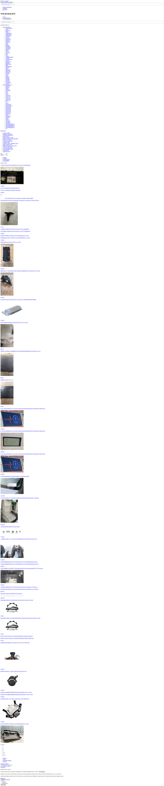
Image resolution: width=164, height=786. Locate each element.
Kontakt (4, 761)
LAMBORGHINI (9, 57)
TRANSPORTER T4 (10, 125)
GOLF (7, 94)
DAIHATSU (8, 39)
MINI (7, 65)
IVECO (7, 51)
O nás (4, 759)
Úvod (4, 16)
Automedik (3, 767)
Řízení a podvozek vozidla (10, 145)
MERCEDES (8, 64)
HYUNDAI (8, 47)
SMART (7, 77)
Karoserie (6, 133)
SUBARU (8, 79)
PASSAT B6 (8, 109)
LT (6, 102)
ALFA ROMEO (9, 28)
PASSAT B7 (8, 110)
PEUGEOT (8, 69)
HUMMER (8, 46)
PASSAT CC (8, 112)
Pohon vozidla (7, 144)
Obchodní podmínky (7, 760)
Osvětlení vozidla (8, 135)
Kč (7, 153)
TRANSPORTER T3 (10, 124)
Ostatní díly (6, 151)
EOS (7, 91)
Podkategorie (3, 130)
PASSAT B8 (8, 111)
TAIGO (7, 119)
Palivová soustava (8, 137)
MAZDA (7, 62)
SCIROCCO (8, 116)
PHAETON (8, 113)
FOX (7, 92)
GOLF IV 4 (8, 96)
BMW (7, 31)
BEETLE (8, 87)
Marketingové (5, 783)
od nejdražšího (6, 160)
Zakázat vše (3, 778)
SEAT (7, 75)
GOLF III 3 (8, 95)
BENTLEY (8, 30)
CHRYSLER (8, 35)
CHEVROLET (9, 34)
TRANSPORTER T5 (7, 84)
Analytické (4, 782)
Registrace (5, 9)
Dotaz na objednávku (5, 2)
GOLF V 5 (8, 97)
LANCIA (8, 58)
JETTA (7, 101)
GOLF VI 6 (8, 98)
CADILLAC (8, 33)
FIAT (7, 43)
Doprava (5, 758)
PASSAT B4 (8, 106)
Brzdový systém (7, 146)
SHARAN (8, 117)
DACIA (7, 37)
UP (6, 128)
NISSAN (7, 67)
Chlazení (6, 142)
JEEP (7, 53)
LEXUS (7, 60)
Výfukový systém (8, 141)
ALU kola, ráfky (8, 148)
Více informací (42, 771)
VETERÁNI (8, 82)
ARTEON (8, 86)
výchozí (4, 157)
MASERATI (8, 61)
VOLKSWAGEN (6, 18)
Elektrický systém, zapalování (10, 138)
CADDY (7, 89)
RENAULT (8, 72)
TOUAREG (8, 121)
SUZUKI (7, 80)
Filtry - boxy (7, 139)
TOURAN (8, 122)
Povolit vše (8, 779)
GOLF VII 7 (8, 99)
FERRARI (8, 42)
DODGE (7, 41)
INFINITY (8, 49)
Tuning (6, 150)
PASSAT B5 (8, 107)
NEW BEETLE (9, 105)
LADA (7, 56)
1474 (4, 754)
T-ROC (7, 118)
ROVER (7, 73)
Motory (6, 136)
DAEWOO (8, 38)
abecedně (5, 158)
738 (4, 752)
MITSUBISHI (9, 66)
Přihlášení (5, 8)
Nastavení (3, 779)
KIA (6, 54)
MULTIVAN (8, 104)
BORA (7, 88)
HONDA (7, 45)
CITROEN (8, 36)
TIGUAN (8, 120)
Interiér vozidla (7, 134)
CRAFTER (8, 90)
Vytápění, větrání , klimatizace (10, 143)
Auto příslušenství (8, 149)
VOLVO (7, 83)
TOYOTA (8, 81)
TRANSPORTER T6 (10, 127)
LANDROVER (9, 59)
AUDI (7, 29)
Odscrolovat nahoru (5, 763)
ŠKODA (7, 76)
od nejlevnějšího (6, 159)
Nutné (3, 781)
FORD (7, 44)
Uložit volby (3, 784)
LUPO (7, 103)
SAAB (7, 74)
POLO (7, 114)
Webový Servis (7, 766)
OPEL (7, 68)
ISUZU (7, 50)
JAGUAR (8, 52)
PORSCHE (8, 71)
